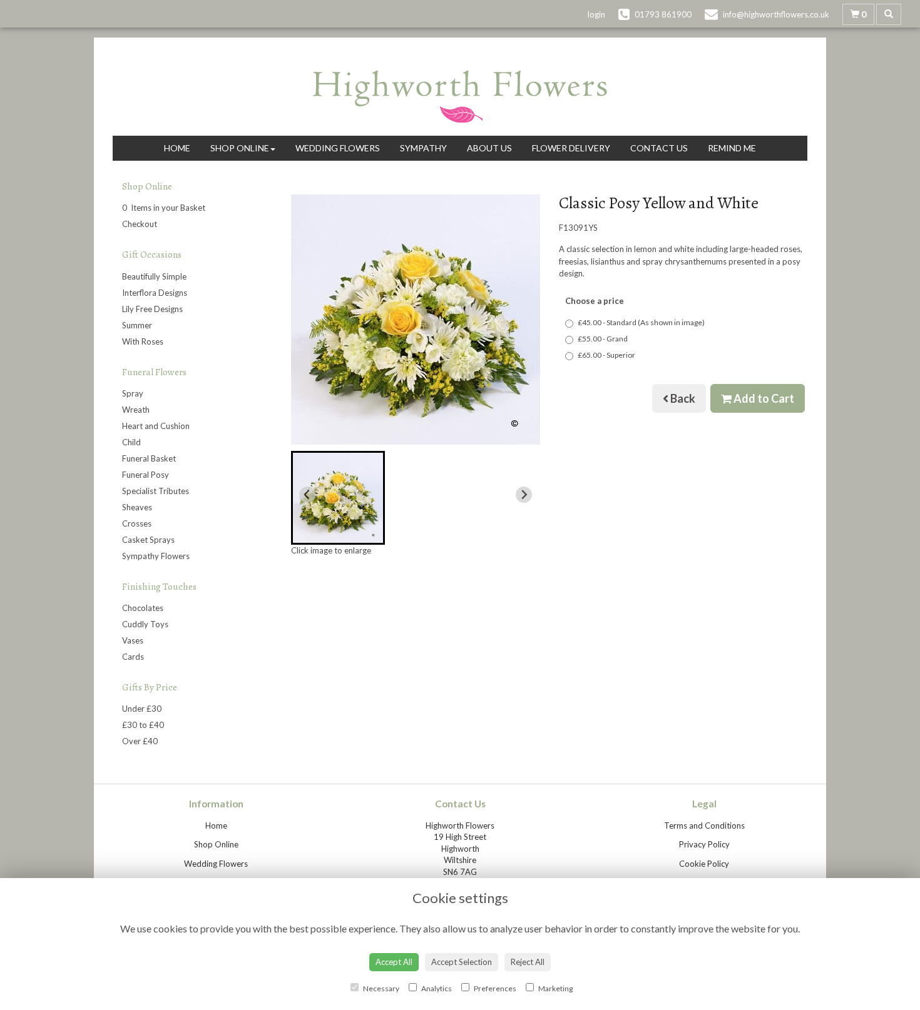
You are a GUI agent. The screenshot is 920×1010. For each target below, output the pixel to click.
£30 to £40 (143, 725)
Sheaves (137, 507)
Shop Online (239, 148)
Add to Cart (763, 398)
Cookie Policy (704, 864)
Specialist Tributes (155, 491)
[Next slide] (524, 495)
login (596, 14)
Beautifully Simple (154, 276)
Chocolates (142, 608)
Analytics (436, 988)
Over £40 (140, 741)
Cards (133, 657)
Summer (137, 325)
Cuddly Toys (145, 624)
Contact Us (659, 148)
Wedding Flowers (337, 148)
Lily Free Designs (152, 309)
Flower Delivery (571, 148)
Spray (132, 393)
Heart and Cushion (156, 426)
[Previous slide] (307, 495)
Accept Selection (461, 962)
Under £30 (141, 709)
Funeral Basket (149, 458)
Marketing (555, 988)
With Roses (142, 341)
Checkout (139, 224)
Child (131, 442)
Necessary (380, 988)
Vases (132, 640)
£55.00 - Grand (603, 338)
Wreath (136, 410)
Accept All (394, 962)
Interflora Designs (154, 293)
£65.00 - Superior (606, 355)
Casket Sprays (148, 540)
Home (177, 148)
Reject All (527, 962)
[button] (338, 498)
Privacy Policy (704, 844)
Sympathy (423, 148)
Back (681, 398)
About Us (489, 148)
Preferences (494, 988)
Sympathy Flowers (156, 556)
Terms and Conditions (704, 826)
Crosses (136, 523)
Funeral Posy (145, 475)
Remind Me (732, 148)
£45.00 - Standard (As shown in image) (641, 322)
